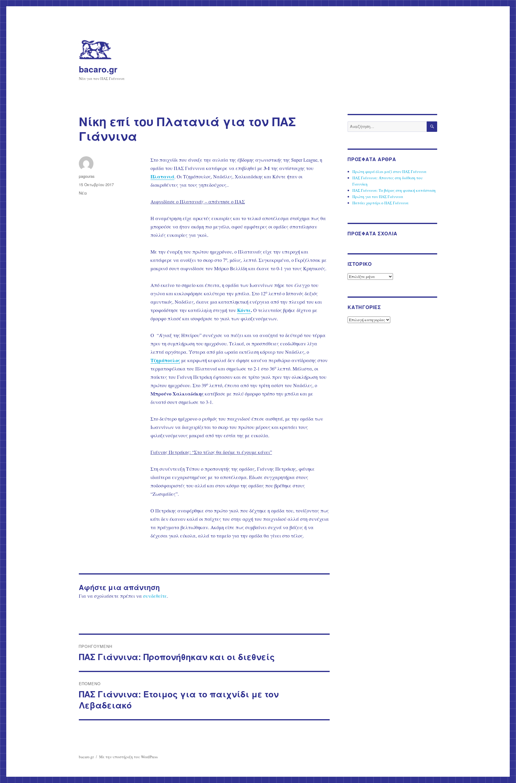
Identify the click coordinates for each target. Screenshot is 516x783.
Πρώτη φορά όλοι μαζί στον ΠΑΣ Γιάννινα (389, 171)
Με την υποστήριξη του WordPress (128, 756)
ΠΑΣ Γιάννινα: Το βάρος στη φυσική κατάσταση (394, 190)
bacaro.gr (98, 69)
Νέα (83, 193)
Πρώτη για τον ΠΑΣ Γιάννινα (377, 196)
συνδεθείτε (155, 596)
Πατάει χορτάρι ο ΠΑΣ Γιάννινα (380, 203)
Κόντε (244, 310)
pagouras (87, 176)
